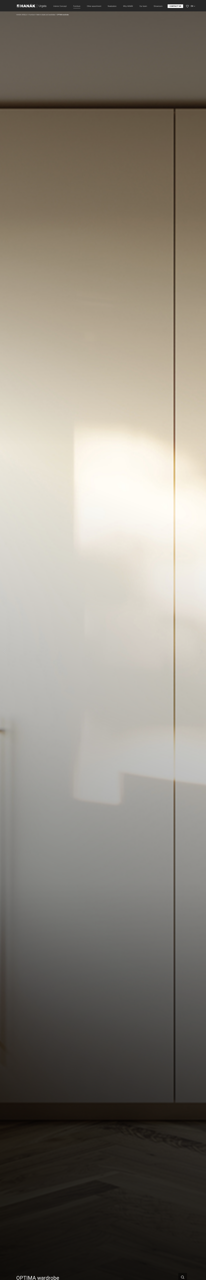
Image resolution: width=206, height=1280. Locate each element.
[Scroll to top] (201, 1275)
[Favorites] (187, 6)
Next (201, 651)
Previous (5, 651)
